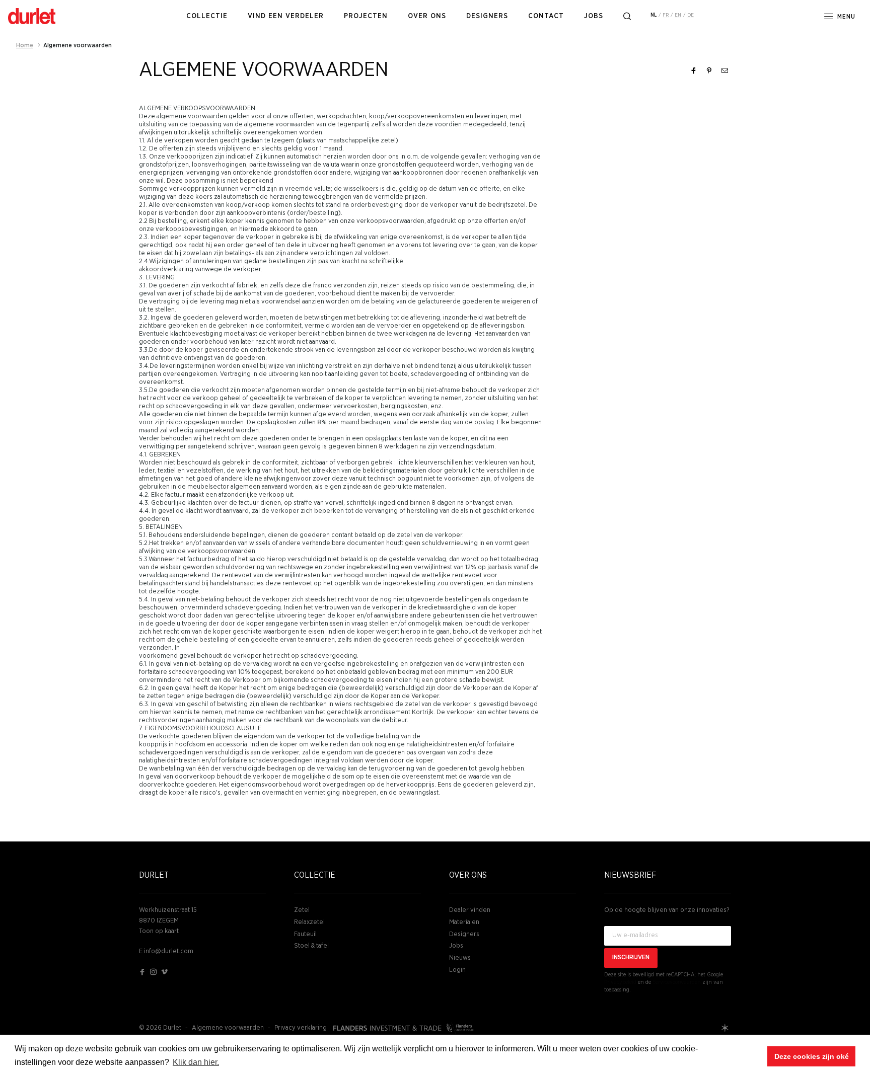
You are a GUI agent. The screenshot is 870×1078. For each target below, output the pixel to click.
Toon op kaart (159, 931)
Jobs (456, 946)
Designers (464, 934)
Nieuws (460, 958)
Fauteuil (305, 934)
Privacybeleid (620, 982)
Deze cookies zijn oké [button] (811, 1056)
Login (457, 970)
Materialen (464, 922)
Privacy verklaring (300, 1028)
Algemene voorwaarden (228, 1028)
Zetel (302, 910)
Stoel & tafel (311, 946)
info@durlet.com (168, 951)
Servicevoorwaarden (676, 982)
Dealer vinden (469, 910)
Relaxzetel (309, 922)
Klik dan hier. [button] (196, 1062)
